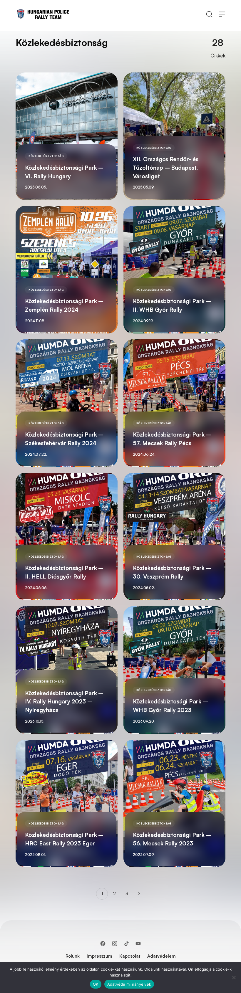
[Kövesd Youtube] (138, 943)
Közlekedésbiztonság (46, 156)
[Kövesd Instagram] (114, 943)
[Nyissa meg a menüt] (222, 14)
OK (95, 984)
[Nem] (234, 977)
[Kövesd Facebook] (103, 943)
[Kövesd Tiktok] (126, 943)
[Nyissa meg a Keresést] (209, 14)
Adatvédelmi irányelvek (129, 984)
